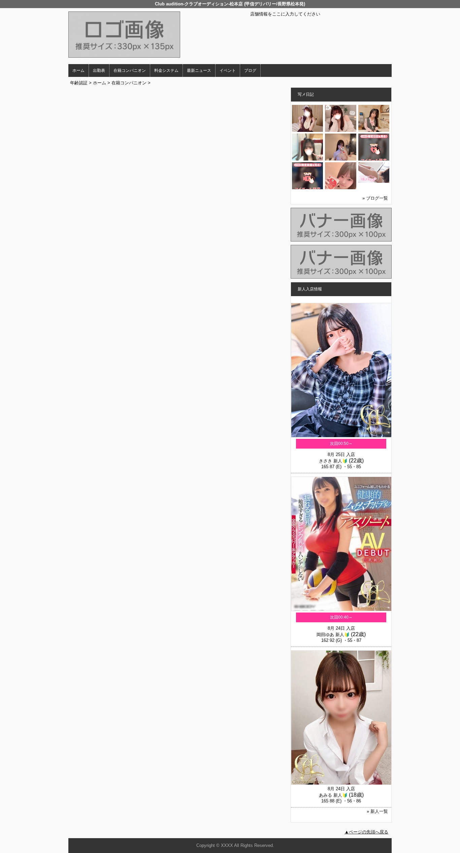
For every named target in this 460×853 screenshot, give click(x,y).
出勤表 (99, 70)
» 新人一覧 (377, 811)
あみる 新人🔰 (333, 795)
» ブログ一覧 (375, 198)
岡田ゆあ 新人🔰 (333, 634)
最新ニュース (199, 70)
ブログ (250, 70)
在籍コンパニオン (129, 70)
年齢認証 (79, 82)
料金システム (166, 70)
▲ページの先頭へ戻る (366, 831)
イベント (228, 70)
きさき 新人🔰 (333, 460)
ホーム (78, 70)
